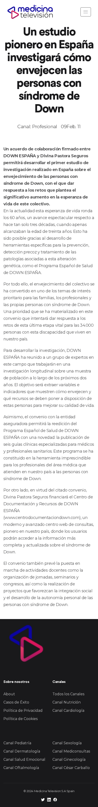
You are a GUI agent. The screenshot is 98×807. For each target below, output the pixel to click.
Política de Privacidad (23, 710)
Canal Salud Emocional (24, 759)
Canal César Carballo (71, 768)
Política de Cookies (20, 719)
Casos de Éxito (16, 702)
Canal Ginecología (68, 759)
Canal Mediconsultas (71, 751)
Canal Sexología (67, 743)
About (9, 694)
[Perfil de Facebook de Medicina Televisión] (55, 800)
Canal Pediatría (17, 743)
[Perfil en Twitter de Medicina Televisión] (42, 800)
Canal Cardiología (68, 710)
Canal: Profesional (37, 126)
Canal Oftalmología (21, 768)
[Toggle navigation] (85, 11)
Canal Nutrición (66, 702)
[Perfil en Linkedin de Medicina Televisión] (49, 800)
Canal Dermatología (21, 751)
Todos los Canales (68, 694)
